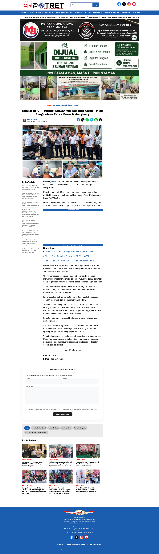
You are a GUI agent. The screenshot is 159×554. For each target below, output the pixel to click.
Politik (88, 13)
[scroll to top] (152, 551)
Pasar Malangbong (80, 428)
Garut (75, 105)
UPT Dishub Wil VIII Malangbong (36, 432)
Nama (28, 378)
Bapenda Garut (53, 428)
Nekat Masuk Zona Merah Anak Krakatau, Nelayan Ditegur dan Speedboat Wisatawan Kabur (41, 17)
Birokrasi (60, 13)
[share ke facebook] (79, 121)
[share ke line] (96, 121)
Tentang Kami (95, 544)
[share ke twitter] (83, 121)
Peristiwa (97, 13)
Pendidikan (126, 13)
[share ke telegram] (92, 121)
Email (65, 378)
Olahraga (137, 13)
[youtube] (134, 5)
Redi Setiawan (32, 119)
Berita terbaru (27, 13)
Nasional (39, 13)
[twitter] (124, 5)
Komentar (30, 386)
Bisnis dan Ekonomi (112, 13)
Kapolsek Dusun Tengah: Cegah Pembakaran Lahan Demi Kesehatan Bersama (102, 17)
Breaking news (66, 428)
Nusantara (49, 13)
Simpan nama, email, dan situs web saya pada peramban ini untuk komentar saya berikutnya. (62, 409)
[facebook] (119, 5)
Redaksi (60, 544)
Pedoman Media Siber (76, 544)
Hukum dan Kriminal (75, 13)
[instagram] (129, 5)
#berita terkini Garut (39, 428)
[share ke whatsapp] (87, 121)
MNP (53, 181)
